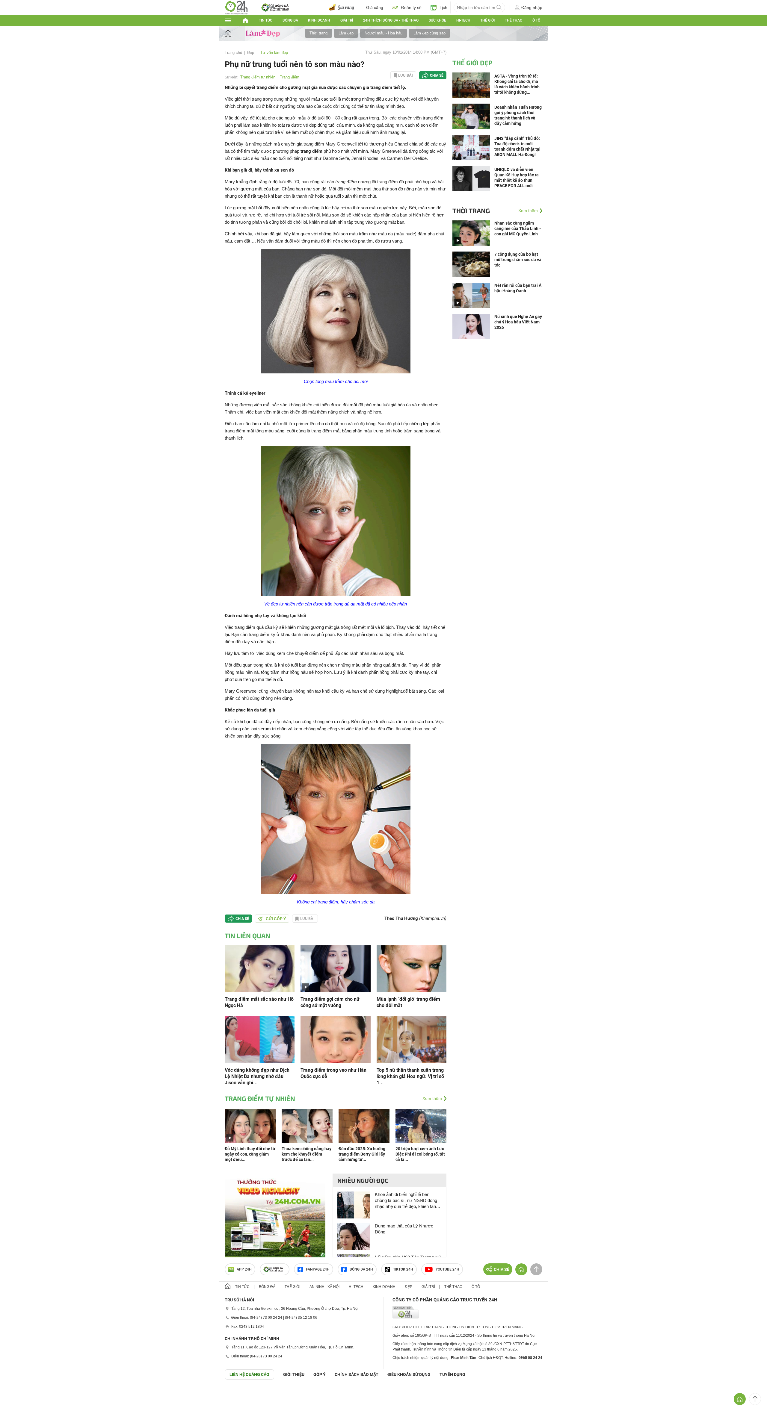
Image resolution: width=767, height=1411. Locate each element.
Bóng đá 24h (361, 1269)
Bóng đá (290, 20)
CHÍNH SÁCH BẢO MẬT (356, 1374)
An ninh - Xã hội (324, 1287)
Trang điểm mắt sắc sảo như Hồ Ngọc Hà (259, 1002)
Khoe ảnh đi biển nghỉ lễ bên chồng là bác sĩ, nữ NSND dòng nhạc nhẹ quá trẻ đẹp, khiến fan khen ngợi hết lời (406, 1200)
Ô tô (536, 20)
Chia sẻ (436, 75)
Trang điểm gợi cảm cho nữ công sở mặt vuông (330, 1002)
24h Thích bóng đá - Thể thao (391, 20)
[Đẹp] (263, 33)
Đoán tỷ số (411, 7)
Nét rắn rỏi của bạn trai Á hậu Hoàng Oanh (517, 288)
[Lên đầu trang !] (755, 1399)
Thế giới (292, 1287)
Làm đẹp (346, 33)
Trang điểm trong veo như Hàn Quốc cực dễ (333, 1073)
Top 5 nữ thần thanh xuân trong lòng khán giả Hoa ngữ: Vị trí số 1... (410, 1076)
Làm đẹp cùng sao (429, 33)
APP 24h (244, 1269)
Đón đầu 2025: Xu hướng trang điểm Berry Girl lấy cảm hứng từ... (362, 1154)
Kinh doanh (319, 20)
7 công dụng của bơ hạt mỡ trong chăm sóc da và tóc (517, 259)
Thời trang (318, 33)
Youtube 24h (447, 1269)
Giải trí (346, 20)
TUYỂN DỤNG (452, 1374)
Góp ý (319, 1374)
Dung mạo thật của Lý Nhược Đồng (404, 1228)
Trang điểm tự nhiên (257, 77)
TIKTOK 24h (403, 1269)
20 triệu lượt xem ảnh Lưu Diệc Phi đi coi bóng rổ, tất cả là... (420, 1154)
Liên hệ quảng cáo (249, 1374)
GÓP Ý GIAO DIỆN (17, 1394)
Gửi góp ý (276, 918)
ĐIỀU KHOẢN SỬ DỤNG (409, 1374)
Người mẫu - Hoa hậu (383, 33)
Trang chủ (233, 52)
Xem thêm (432, 1098)
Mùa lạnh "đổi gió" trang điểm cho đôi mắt (408, 1002)
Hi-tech (463, 20)
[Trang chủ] (234, 33)
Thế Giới (487, 20)
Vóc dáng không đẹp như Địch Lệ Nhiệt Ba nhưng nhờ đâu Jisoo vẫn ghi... (257, 1076)
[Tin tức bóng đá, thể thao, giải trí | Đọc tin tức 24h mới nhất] (236, 7)
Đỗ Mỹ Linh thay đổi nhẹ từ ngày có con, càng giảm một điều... (250, 1154)
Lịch (443, 7)
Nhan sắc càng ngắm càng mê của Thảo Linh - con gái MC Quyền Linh (517, 228)
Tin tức (265, 20)
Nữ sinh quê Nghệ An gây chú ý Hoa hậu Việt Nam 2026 (518, 322)
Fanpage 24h (318, 1269)
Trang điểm (289, 77)
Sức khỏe (437, 20)
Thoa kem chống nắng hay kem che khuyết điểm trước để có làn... (306, 1154)
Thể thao (513, 20)
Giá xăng (374, 7)
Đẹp (251, 52)
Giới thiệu (293, 1374)
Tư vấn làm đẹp (274, 52)
